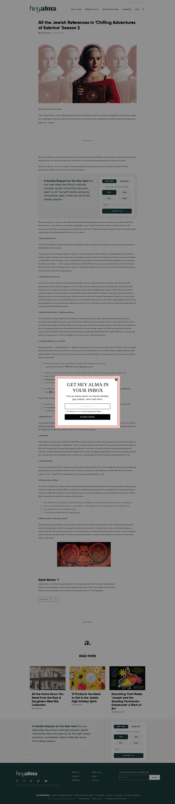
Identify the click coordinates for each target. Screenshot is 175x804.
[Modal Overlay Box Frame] (87, 402)
